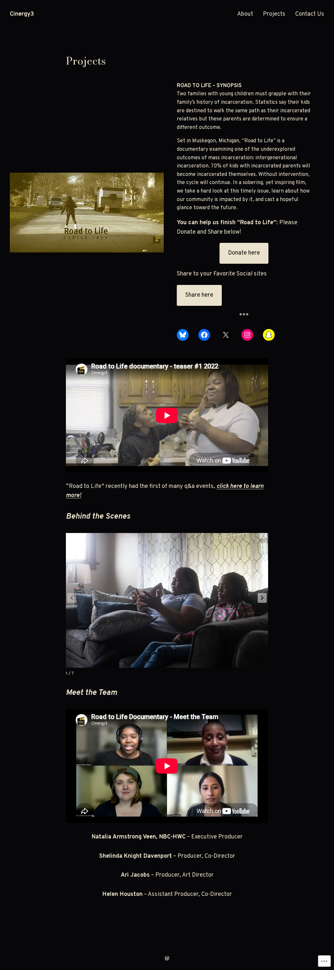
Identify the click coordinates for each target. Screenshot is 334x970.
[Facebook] (204, 335)
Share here (199, 295)
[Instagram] (247, 335)
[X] (226, 335)
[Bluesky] (183, 335)
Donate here (244, 253)
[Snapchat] (269, 335)
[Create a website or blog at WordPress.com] (167, 959)
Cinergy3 (22, 14)
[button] (262, 598)
